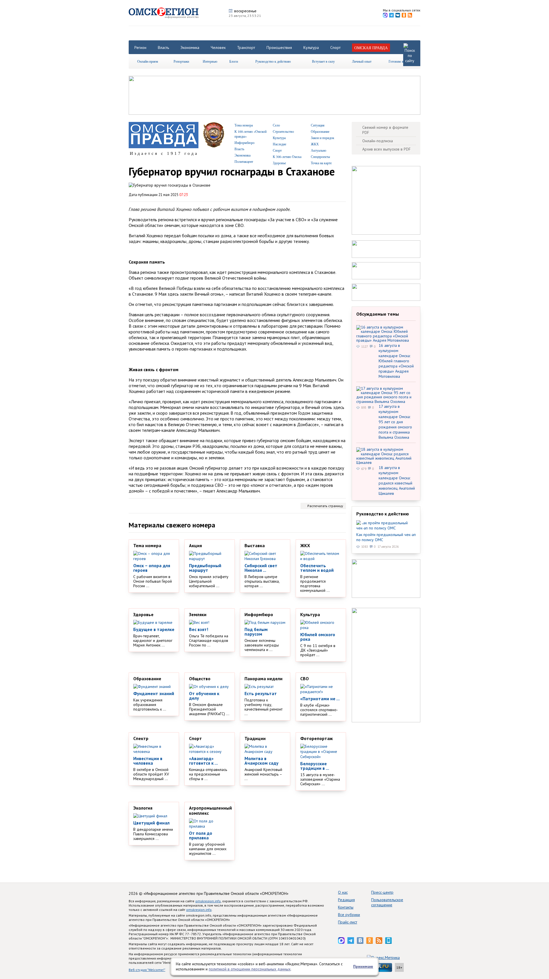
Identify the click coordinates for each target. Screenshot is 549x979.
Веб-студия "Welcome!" (147, 970)
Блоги (233, 61)
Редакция (346, 899)
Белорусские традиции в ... (314, 766)
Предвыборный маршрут (205, 568)
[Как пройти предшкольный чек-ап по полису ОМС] (386, 525)
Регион (140, 47)
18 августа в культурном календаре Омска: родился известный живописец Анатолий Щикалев (397, 480)
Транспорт (246, 47)
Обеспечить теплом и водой (317, 568)
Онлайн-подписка (377, 140)
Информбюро (244, 142)
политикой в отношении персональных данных (250, 969)
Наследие (279, 144)
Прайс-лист (347, 922)
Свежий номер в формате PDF (385, 130)
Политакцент (243, 161)
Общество (199, 678)
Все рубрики (349, 914)
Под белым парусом (256, 631)
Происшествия (279, 47)
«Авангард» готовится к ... (203, 760)
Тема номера (243, 125)
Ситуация (318, 125)
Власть (163, 47)
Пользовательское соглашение (387, 902)
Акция (195, 545)
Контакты (345, 907)
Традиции (255, 738)
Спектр (140, 738)
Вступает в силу (323, 61)
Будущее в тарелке (153, 629)
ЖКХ (315, 144)
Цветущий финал (151, 823)
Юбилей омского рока (317, 637)
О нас (343, 892)
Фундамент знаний (153, 693)
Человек (218, 47)
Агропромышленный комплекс (210, 810)
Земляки (197, 614)
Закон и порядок (322, 137)
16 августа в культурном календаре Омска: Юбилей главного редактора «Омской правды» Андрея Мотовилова (396, 361)
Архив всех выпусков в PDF (386, 149)
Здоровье (279, 163)
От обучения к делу (204, 696)
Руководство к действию (273, 61)
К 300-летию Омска (287, 156)
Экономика (189, 47)
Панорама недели (263, 678)
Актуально (318, 150)
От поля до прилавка (200, 835)
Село (276, 125)
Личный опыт (361, 61)
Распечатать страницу (325, 506)
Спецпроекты (320, 156)
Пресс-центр (382, 892)
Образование (320, 131)
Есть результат (260, 693)
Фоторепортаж (316, 738)
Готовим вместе (400, 61)
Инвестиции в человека (147, 760)
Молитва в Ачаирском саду (261, 760)
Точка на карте (321, 163)
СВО (304, 678)
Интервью (210, 61)
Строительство (283, 131)
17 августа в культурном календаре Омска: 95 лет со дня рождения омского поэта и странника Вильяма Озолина (395, 422)
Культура (311, 47)
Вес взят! (198, 629)
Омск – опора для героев (151, 568)
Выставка (254, 545)
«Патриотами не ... (320, 698)
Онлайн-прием (147, 61)
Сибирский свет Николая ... (260, 568)
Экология (142, 808)
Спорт (335, 47)
